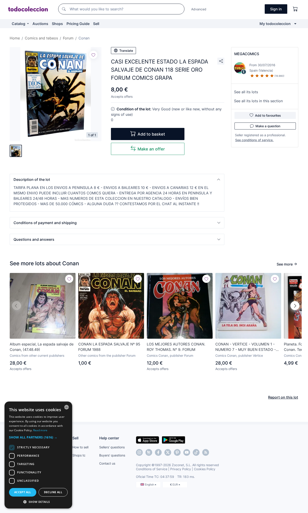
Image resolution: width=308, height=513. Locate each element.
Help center (109, 438)
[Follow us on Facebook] (158, 452)
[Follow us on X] (167, 452)
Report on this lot (283, 397)
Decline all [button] (53, 492)
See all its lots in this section (258, 101)
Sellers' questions (112, 447)
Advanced (198, 9)
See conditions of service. (254, 140)
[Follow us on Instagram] (139, 452)
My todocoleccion (275, 23)
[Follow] (93, 55)
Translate (126, 50)
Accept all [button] (22, 492)
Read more (40, 430)
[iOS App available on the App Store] (147, 439)
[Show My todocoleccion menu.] (295, 23)
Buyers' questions (112, 455)
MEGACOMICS (246, 54)
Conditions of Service (151, 469)
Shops (57, 23)
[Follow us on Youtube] (186, 452)
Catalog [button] (19, 23)
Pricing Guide (78, 23)
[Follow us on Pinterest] (177, 452)
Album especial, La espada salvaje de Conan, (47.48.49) (42, 347)
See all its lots (246, 92)
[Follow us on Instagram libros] (148, 452)
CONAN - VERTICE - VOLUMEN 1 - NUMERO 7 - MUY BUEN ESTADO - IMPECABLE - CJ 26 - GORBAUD (245, 347)
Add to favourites (268, 115)
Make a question (267, 126)
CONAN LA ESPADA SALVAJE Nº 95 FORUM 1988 (109, 347)
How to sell (80, 447)
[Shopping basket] (295, 9)
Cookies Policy (204, 469)
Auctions (40, 23)
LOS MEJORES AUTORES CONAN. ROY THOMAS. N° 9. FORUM (176, 347)
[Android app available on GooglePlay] (173, 439)
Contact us (107, 463)
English (150, 484)
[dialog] (38, 455)
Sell (96, 23)
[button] (117, 179)
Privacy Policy (180, 469)
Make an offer (151, 149)
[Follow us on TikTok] (196, 452)
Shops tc (78, 455)
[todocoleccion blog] (205, 452)
